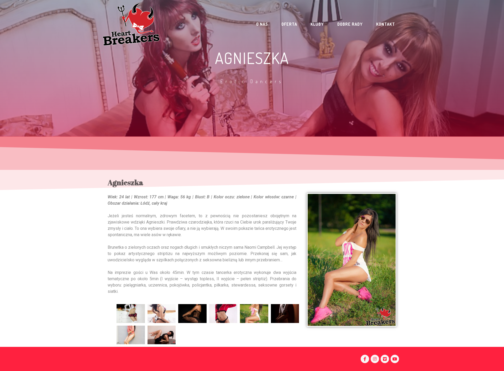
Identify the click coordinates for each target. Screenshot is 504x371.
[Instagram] (375, 359)
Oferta (289, 24)
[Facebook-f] (365, 359)
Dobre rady (350, 24)
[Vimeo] (385, 359)
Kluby (317, 24)
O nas (262, 24)
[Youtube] (395, 359)
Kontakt (385, 24)
